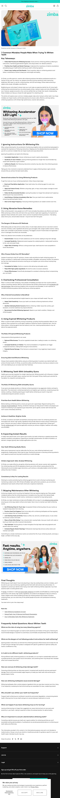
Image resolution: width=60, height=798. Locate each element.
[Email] (21, 739)
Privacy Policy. (35, 787)
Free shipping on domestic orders (29, 1)
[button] (2, 5)
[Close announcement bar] (58, 1)
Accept (24, 792)
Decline (39, 792)
